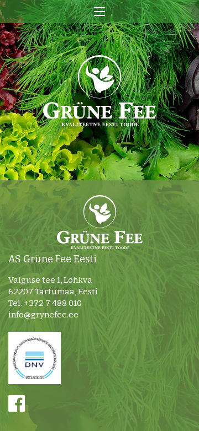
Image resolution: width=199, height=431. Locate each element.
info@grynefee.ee (43, 315)
